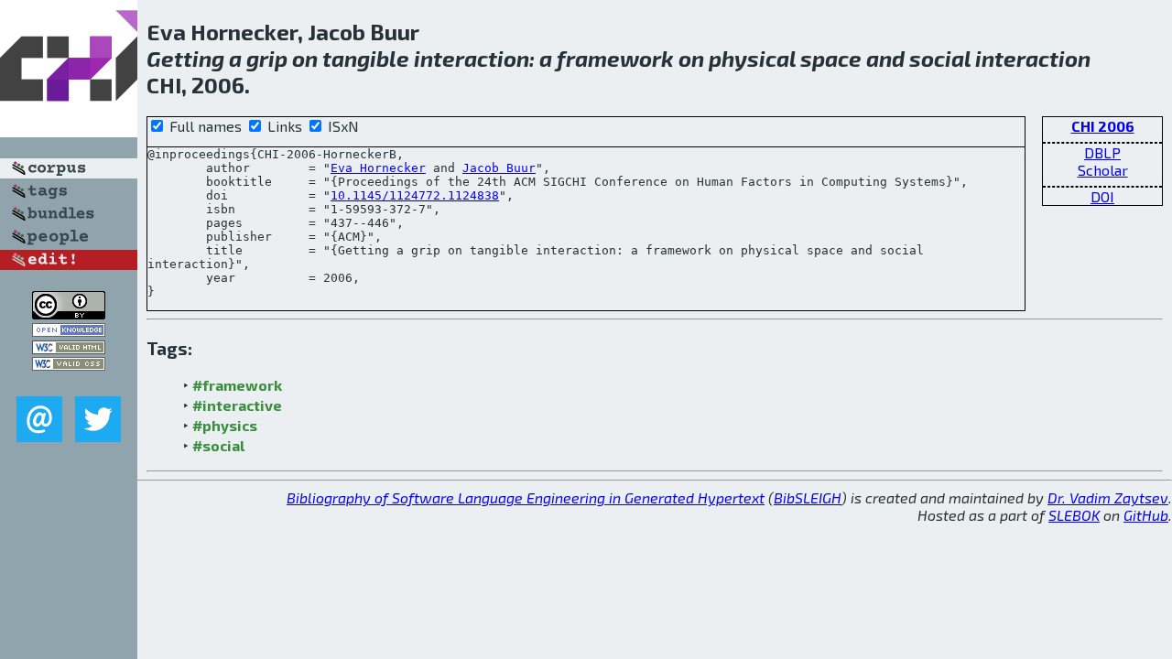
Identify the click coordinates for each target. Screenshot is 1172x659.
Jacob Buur (499, 168)
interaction (471, 58)
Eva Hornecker (378, 168)
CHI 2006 (1102, 126)
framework (615, 58)
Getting (185, 58)
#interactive (237, 405)
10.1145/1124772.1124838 (415, 195)
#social (218, 445)
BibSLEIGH (807, 497)
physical (752, 58)
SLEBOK (1074, 515)
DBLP (1102, 152)
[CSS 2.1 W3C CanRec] (68, 383)
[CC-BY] (68, 313)
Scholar (1103, 169)
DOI (1102, 196)
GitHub (1145, 515)
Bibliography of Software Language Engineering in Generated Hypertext (526, 497)
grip (267, 58)
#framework (237, 385)
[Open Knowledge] (68, 331)
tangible (365, 58)
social (940, 58)
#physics (224, 425)
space (831, 58)
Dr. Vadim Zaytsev (1107, 497)
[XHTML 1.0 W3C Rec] (68, 348)
